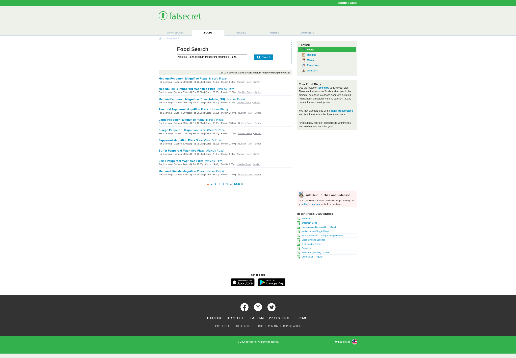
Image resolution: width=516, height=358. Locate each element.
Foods (208, 32)
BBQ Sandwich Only (311, 244)
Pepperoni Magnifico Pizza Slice (181, 140)
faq (237, 326)
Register (342, 3)
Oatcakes (306, 248)
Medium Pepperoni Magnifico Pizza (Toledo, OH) (192, 99)
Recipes (241, 32)
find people (222, 326)
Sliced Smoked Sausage (313, 240)
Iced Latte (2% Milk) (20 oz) (315, 252)
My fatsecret (175, 32)
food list (214, 318)
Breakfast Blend (309, 223)
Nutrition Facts (244, 82)
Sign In (353, 3)
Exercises (313, 65)
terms (259, 326)
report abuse (292, 326)
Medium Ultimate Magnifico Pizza (181, 171)
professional (279, 318)
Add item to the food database (327, 195)
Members (312, 70)
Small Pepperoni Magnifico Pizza (181, 160)
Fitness (274, 32)
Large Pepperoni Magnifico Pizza (181, 119)
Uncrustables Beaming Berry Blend (319, 227)
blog (247, 326)
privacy (273, 326)
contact (302, 318)
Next (237, 183)
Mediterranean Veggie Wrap (315, 231)
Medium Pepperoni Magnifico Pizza (183, 78)
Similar (256, 82)
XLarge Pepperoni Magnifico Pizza (182, 130)
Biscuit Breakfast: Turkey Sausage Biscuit (322, 235)
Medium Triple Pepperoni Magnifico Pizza (187, 88)
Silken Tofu (307, 218)
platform (256, 318)
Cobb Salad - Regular (312, 256)
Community (307, 32)
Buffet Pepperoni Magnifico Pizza (181, 150)
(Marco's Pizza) (217, 78)
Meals (310, 60)
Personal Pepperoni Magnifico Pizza (183, 109)
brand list (235, 318)
